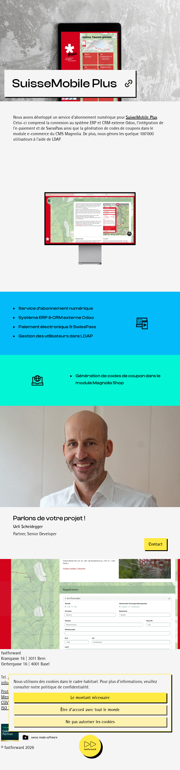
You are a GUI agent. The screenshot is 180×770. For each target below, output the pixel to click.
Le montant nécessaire (90, 697)
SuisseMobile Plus (141, 117)
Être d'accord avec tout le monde (90, 709)
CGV (4, 702)
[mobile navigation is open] (90, 746)
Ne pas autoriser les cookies (90, 721)
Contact (155, 544)
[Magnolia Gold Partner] (90, 732)
